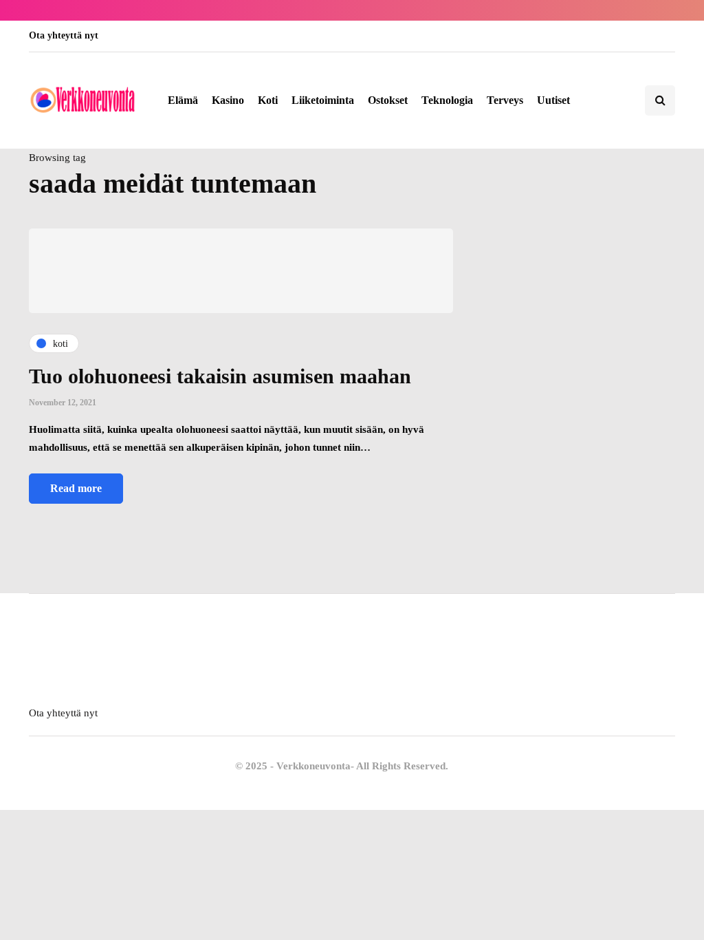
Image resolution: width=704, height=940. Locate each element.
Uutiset (553, 100)
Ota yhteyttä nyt (63, 35)
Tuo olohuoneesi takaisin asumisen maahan (220, 376)
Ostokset (388, 100)
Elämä (183, 100)
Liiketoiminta (323, 100)
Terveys (505, 100)
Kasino (228, 100)
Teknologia (447, 100)
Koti (268, 100)
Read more (76, 488)
